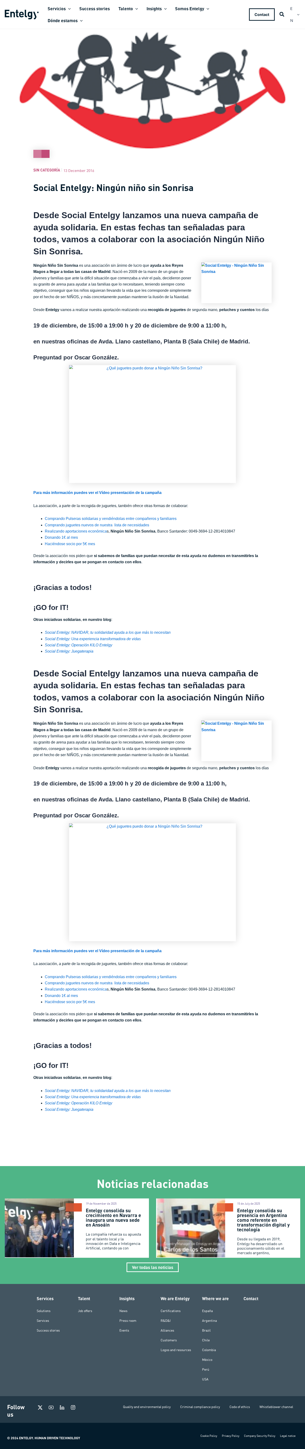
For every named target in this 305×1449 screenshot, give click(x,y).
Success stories (48, 1330)
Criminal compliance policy (200, 1407)
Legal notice (287, 1436)
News (123, 1311)
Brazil (206, 1330)
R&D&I (166, 1320)
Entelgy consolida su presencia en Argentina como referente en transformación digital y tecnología (263, 1220)
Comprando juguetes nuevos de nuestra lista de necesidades (97, 525)
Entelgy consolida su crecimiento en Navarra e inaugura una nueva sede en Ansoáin (113, 1218)
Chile (206, 1340)
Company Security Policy (259, 1436)
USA (205, 1379)
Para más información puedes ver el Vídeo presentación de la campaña (97, 493)
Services (43, 1320)
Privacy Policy (230, 1436)
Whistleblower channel (276, 1407)
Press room (127, 1320)
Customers (169, 1340)
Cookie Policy (208, 1436)
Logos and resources (176, 1350)
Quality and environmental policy (147, 1407)
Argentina (209, 1320)
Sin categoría (46, 170)
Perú (205, 1369)
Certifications (171, 1311)
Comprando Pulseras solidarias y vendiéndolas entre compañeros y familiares (111, 519)
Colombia (209, 1350)
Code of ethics (239, 1407)
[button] (68, 9)
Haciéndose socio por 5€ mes (70, 544)
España (207, 1311)
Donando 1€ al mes (61, 537)
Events (124, 1330)
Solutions (44, 1311)
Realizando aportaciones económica (76, 531)
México (207, 1360)
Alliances (167, 1330)
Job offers (85, 1311)
